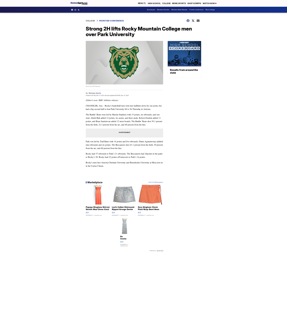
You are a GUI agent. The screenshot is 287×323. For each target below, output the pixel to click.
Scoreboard (151, 10)
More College (210, 10)
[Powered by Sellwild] (160, 250)
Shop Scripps (194, 3)
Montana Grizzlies (163, 10)
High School (154, 3)
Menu (141, 3)
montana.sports (76, 10)
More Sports (179, 3)
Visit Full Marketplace (155, 182)
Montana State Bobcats (179, 10)
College (166, 3)
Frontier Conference (196, 10)
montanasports (72, 10)
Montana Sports (95, 93)
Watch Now (209, 3)
